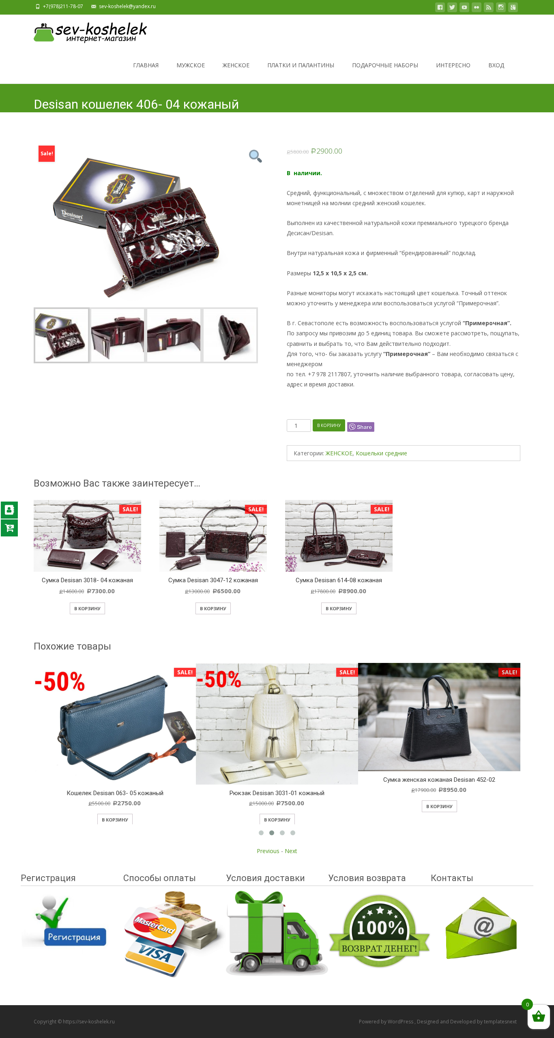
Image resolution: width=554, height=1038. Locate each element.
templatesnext (500, 1021)
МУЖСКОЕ (190, 65)
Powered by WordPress (386, 1021)
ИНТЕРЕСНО (453, 65)
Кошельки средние (381, 453)
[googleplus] (513, 9)
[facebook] (440, 9)
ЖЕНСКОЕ (236, 65)
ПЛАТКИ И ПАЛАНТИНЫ (300, 65)
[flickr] (476, 9)
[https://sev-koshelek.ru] (84, 31)
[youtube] (464, 9)
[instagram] (501, 9)
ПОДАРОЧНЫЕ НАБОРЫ (385, 65)
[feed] (489, 9)
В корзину (329, 425)
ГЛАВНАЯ (146, 65)
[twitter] (452, 9)
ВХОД (496, 65)
